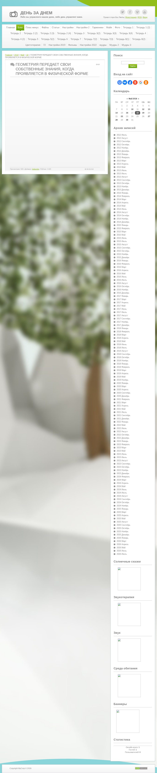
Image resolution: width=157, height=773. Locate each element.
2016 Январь (122, 260)
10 (132, 109)
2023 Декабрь (123, 473)
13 (149, 109)
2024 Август (122, 496)
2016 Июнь (122, 277)
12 (143, 109)
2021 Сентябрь (123, 415)
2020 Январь (122, 383)
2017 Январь (122, 296)
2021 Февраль (123, 399)
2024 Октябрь (123, 502)
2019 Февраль (123, 367)
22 (122, 116)
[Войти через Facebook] (130, 82)
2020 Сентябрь (123, 393)
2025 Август (122, 522)
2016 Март (121, 267)
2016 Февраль (123, 264)
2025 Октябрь (123, 528)
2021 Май (121, 409)
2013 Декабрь (123, 190)
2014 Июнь (122, 209)
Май (22, 55)
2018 (16, 55)
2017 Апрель (122, 302)
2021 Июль (122, 412)
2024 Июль (122, 493)
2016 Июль (122, 280)
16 (127, 113)
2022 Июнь (122, 428)
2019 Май (121, 377)
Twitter (122, 12)
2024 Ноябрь (122, 505)
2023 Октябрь (123, 467)
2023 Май (121, 451)
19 (143, 113)
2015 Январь (122, 225)
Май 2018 (133, 99)
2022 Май (121, 425)
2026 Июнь (122, 551)
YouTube (144, 12)
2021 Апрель (122, 406)
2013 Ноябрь (122, 186)
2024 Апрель (122, 483)
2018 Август (122, 351)
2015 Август (122, 244)
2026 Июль (122, 554)
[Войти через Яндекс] (135, 82)
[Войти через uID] (119, 82)
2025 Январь (122, 509)
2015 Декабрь (123, 257)
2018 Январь (122, 328)
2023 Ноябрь (122, 470)
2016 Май (121, 273)
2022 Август (122, 431)
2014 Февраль (123, 196)
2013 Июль (122, 173)
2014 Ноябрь (122, 219)
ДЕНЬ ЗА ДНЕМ (36, 13)
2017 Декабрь (123, 325)
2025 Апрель (122, 515)
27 (149, 116)
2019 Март (121, 370)
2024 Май (121, 486)
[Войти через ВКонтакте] (125, 82)
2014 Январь (122, 193)
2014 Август (122, 212)
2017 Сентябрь (123, 318)
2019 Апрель (122, 373)
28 (116, 120)
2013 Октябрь (123, 183)
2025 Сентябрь (123, 525)
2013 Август (122, 177)
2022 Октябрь (123, 435)
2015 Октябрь (123, 251)
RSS (140, 17)
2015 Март (121, 231)
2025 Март (121, 512)
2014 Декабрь (123, 222)
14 (116, 113)
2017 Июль (122, 312)
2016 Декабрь (123, 293)
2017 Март (121, 299)
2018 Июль (122, 348)
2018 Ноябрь (122, 360)
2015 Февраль (123, 228)
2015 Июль (122, 241)
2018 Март (121, 335)
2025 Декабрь (123, 535)
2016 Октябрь (123, 286)
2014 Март (121, 199)
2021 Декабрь (123, 418)
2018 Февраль (123, 331)
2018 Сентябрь (123, 354)
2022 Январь (122, 422)
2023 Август (122, 460)
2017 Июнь (122, 309)
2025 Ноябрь (122, 531)
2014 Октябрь (123, 215)
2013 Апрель (122, 164)
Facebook (130, 12)
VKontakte (137, 12)
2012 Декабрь (123, 151)
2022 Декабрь (123, 438)
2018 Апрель (122, 338)
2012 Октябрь (123, 144)
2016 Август (122, 283)
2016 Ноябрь (122, 289)
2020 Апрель (122, 389)
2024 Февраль (123, 476)
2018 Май (121, 341)
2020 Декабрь (123, 396)
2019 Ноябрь (122, 380)
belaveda (35, 169)
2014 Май (121, 206)
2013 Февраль (123, 157)
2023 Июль (122, 457)
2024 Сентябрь (123, 499)
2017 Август (122, 315)
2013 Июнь (122, 170)
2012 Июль (122, 135)
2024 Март (121, 480)
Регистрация (130, 17)
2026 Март (121, 541)
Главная (8, 55)
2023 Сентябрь (123, 464)
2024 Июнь (122, 489)
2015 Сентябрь (123, 248)
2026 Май (121, 547)
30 (127, 120)
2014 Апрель (122, 202)
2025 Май (121, 518)
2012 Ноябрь (122, 148)
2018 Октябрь (123, 357)
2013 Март (121, 161)
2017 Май (121, 306)
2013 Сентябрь (123, 180)
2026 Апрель (122, 544)
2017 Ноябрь (122, 322)
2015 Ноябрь (122, 254)
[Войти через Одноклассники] (146, 82)
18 (27, 55)
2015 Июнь (122, 238)
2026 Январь (122, 538)
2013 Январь (122, 154)
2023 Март (121, 447)
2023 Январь (122, 441)
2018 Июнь (122, 344)
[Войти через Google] (140, 82)
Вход (145, 17)
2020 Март (121, 386)
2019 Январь (122, 364)
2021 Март (121, 402)
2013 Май (121, 167)
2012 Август (122, 138)
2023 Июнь (122, 454)
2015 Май (121, 235)
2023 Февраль (123, 444)
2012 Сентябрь (123, 141)
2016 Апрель (122, 270)
